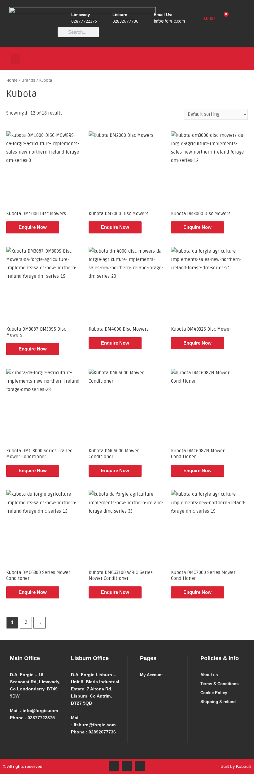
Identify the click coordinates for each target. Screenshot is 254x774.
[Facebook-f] (114, 766)
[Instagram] (127, 766)
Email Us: (163, 14)
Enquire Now (33, 227)
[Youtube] (140, 766)
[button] (15, 59)
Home (12, 80)
